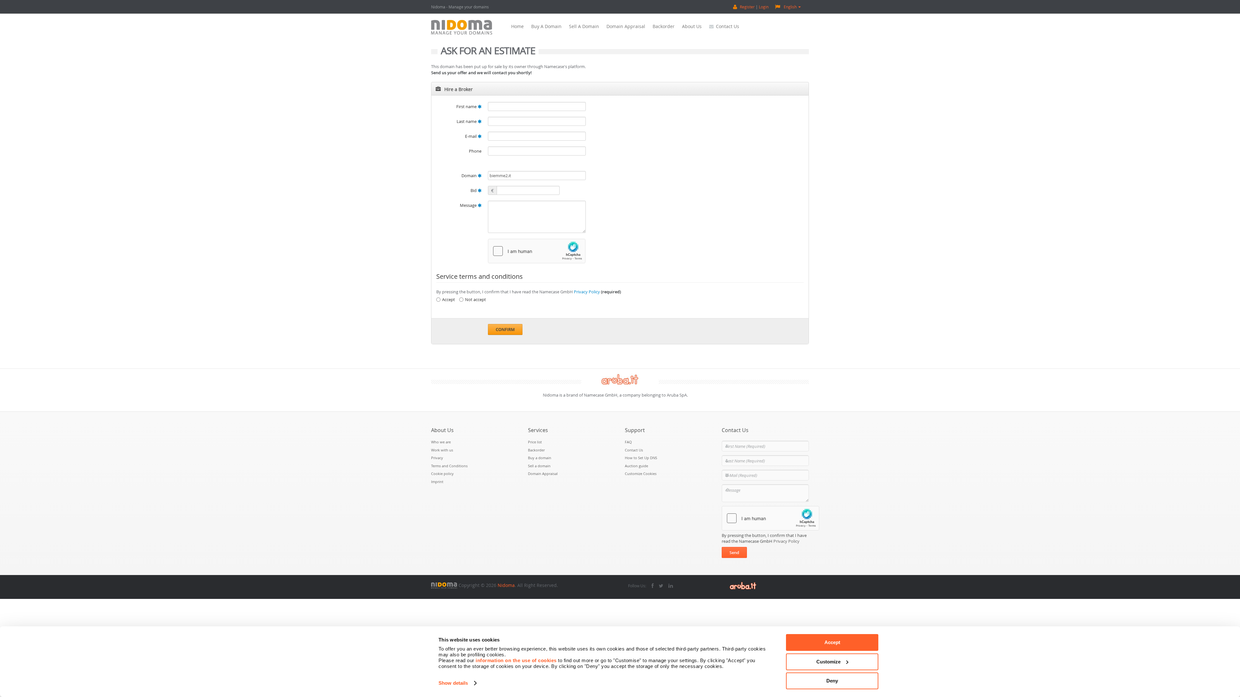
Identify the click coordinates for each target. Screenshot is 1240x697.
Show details (453, 683)
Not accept (475, 299)
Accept (832, 642)
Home (517, 26)
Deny (832, 680)
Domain (469, 175)
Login (764, 6)
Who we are (441, 441)
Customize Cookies (640, 473)
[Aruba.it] (743, 585)
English (790, 6)
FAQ (628, 441)
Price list (535, 441)
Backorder (664, 26)
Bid (474, 190)
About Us (692, 26)
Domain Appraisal (625, 26)
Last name (467, 121)
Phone (475, 151)
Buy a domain (546, 26)
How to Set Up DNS (641, 457)
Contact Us (727, 26)
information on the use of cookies (516, 660)
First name (467, 106)
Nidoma (506, 585)
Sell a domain (584, 26)
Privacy (437, 457)
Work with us (442, 450)
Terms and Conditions (449, 465)
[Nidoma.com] (444, 585)
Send (734, 552)
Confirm (505, 329)
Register (747, 6)
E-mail (471, 136)
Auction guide (636, 465)
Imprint (437, 481)
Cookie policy (442, 473)
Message (469, 205)
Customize (828, 661)
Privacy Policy (587, 292)
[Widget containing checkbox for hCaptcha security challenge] (536, 251)
